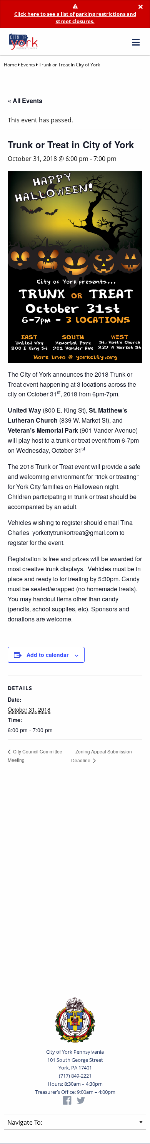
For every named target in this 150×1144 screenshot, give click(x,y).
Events (28, 64)
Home (10, 64)
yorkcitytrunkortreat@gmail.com (75, 532)
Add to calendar (47, 654)
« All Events (25, 100)
